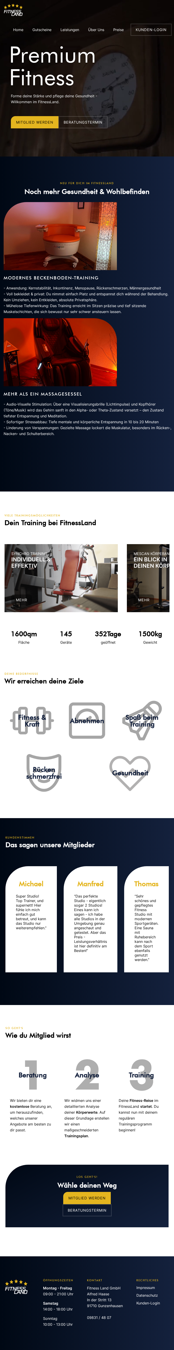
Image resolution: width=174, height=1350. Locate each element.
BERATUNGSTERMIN (83, 122)
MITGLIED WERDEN (34, 122)
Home (18, 29)
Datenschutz (147, 1295)
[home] (16, 10)
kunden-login (151, 29)
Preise (118, 29)
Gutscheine (41, 29)
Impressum (145, 1287)
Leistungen (69, 29)
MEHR (21, 600)
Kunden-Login (148, 1303)
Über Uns (96, 29)
